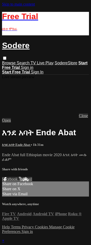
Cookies (42, 227)
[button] (4, 58)
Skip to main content (18, 4)
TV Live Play (42, 63)
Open (6, 120)
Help (6, 227)
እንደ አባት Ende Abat (16, 145)
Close (83, 116)
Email (27, 179)
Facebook (10, 179)
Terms (16, 227)
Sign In (37, 72)
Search (24, 63)
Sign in (27, 67)
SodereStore (66, 63)
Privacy (28, 227)
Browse (9, 63)
